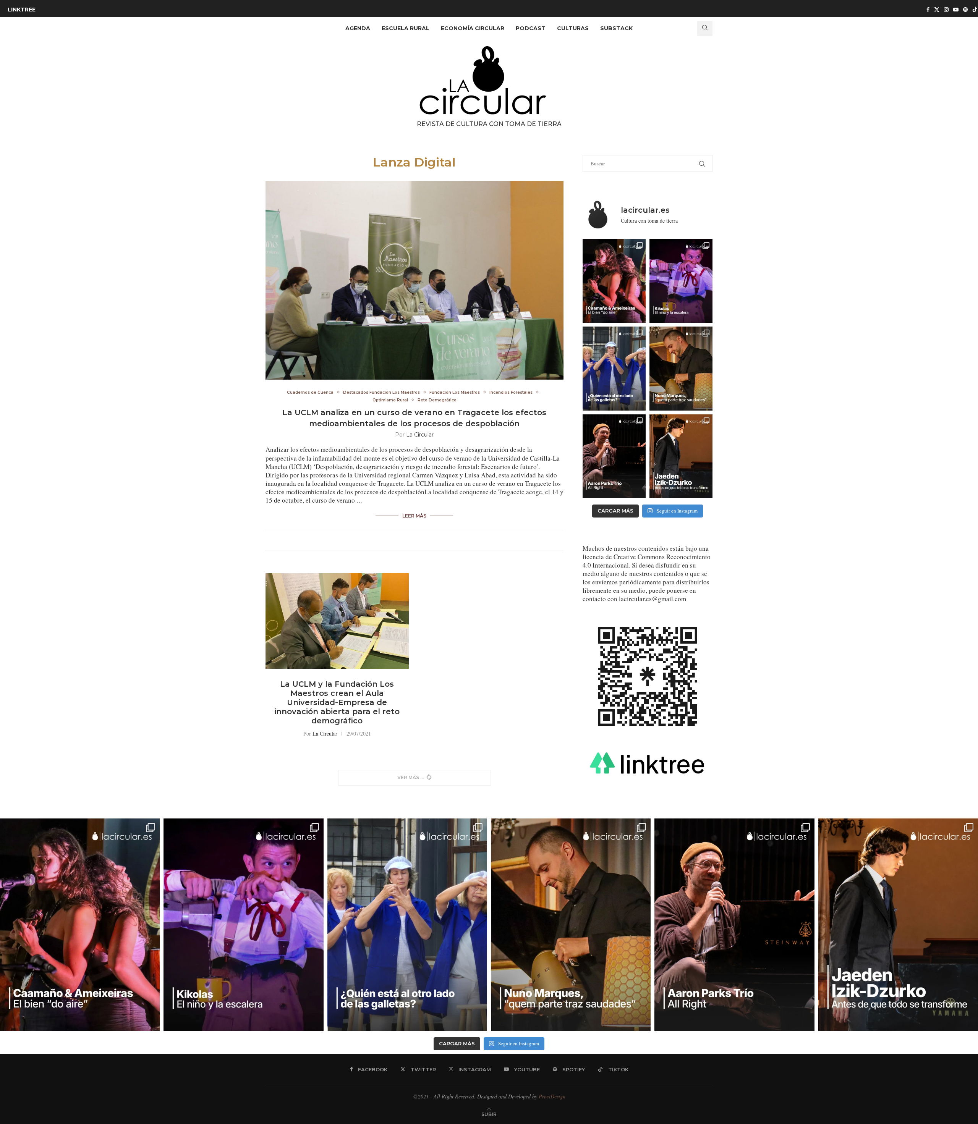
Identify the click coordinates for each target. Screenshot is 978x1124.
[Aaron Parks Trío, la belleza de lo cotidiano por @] (614, 456)
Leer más (414, 516)
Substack (616, 28)
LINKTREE (22, 9)
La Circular (420, 434)
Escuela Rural (405, 28)
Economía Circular (472, 28)
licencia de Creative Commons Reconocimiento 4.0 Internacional (647, 560)
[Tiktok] (975, 9)
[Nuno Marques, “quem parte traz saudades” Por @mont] (680, 368)
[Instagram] (946, 9)
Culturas (573, 28)
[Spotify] (965, 9)
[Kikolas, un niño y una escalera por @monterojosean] (680, 281)
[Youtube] (956, 9)
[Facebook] (928, 9)
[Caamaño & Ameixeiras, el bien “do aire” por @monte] (614, 281)
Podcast (531, 28)
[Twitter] (937, 9)
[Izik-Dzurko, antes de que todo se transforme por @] (680, 456)
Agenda (357, 28)
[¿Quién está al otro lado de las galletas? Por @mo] (614, 368)
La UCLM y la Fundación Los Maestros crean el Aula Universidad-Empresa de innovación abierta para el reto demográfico (337, 702)
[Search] (704, 28)
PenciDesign (552, 1096)
